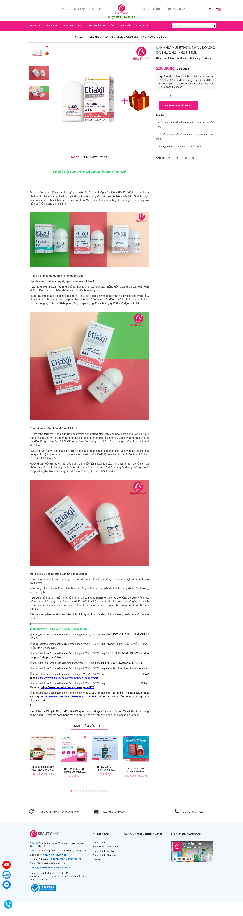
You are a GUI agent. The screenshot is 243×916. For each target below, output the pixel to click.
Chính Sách (99, 842)
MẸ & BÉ (125, 25)
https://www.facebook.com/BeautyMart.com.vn (69, 696)
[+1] (194, 157)
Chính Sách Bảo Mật (104, 855)
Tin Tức (146, 9)
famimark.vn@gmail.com (52, 863)
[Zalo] (6, 875)
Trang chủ (65, 9)
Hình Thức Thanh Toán (106, 846)
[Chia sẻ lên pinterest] (185, 157)
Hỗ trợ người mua (174, 9)
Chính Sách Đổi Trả (104, 851)
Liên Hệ (157, 9)
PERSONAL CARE (72, 25)
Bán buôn (79, 9)
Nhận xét (90, 157)
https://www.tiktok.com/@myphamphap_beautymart (68, 678)
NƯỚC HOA (142, 25)
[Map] (6, 865)
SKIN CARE (51, 25)
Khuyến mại (95, 9)
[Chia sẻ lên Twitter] (177, 157)
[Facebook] (6, 884)
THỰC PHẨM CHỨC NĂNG (101, 25)
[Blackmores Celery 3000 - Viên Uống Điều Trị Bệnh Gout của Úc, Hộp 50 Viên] (43, 748)
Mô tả (75, 157)
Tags (103, 157)
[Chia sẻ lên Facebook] (169, 157)
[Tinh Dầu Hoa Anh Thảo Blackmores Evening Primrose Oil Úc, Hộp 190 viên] (74, 749)
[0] (217, 8)
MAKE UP (35, 25)
